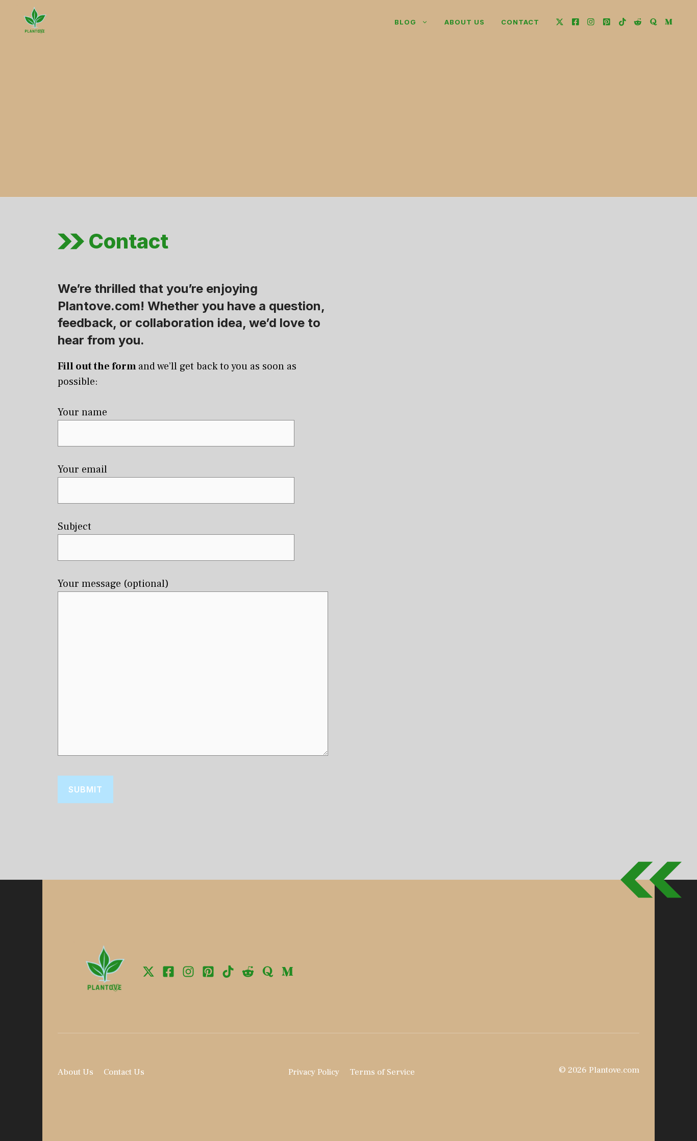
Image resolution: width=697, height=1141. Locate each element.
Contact (520, 22)
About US (464, 22)
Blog (405, 22)
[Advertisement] (348, 120)
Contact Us (124, 1072)
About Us (75, 1072)
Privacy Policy (313, 1072)
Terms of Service (382, 1072)
